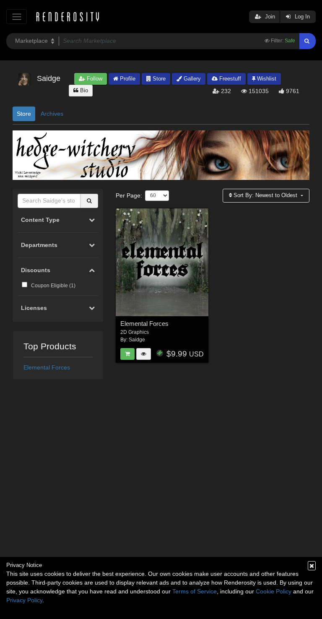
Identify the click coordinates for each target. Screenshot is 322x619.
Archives (52, 113)
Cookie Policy (273, 591)
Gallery (191, 78)
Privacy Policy (24, 600)
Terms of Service (194, 591)
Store (158, 78)
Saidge (137, 340)
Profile (126, 78)
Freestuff (229, 78)
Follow (93, 78)
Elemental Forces (46, 367)
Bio (83, 90)
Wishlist (265, 78)
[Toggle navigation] (16, 16)
